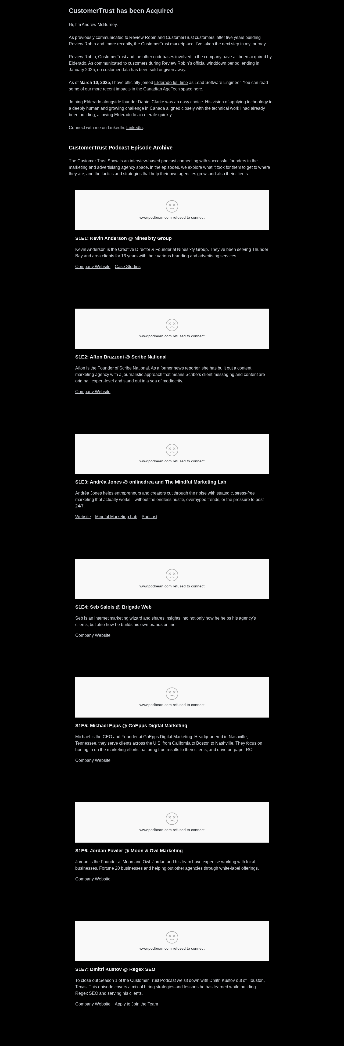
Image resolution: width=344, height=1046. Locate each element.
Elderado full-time (171, 82)
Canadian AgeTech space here (172, 89)
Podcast (149, 516)
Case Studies (128, 266)
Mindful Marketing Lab (116, 516)
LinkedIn (134, 127)
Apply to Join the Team (136, 1004)
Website (83, 516)
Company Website (92, 266)
